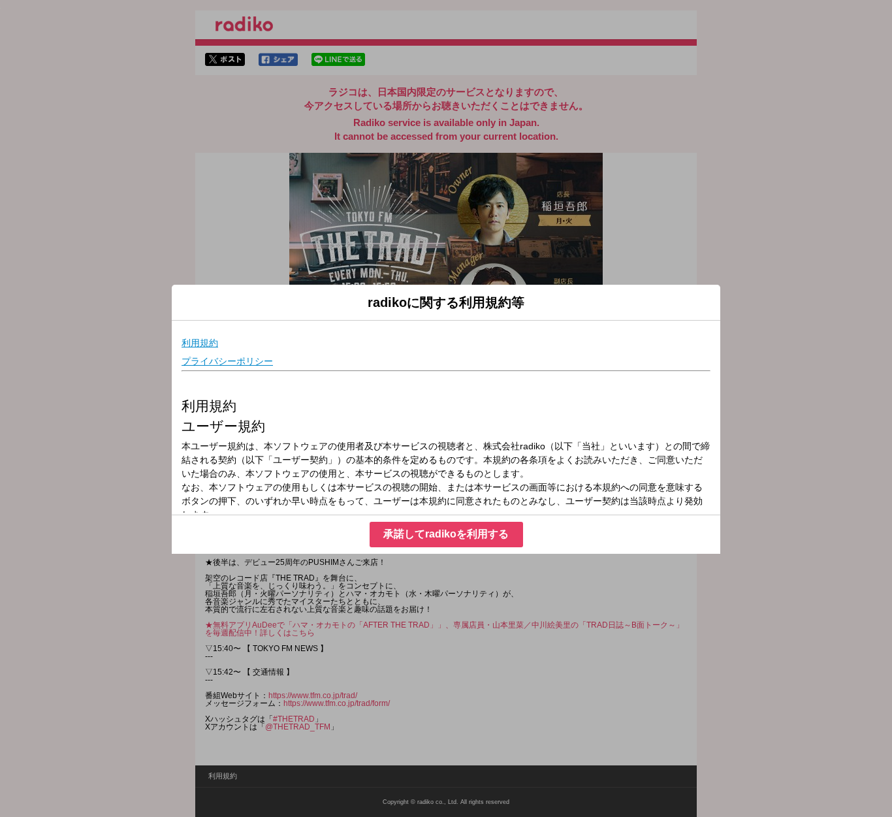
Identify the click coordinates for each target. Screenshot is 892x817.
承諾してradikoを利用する (446, 533)
